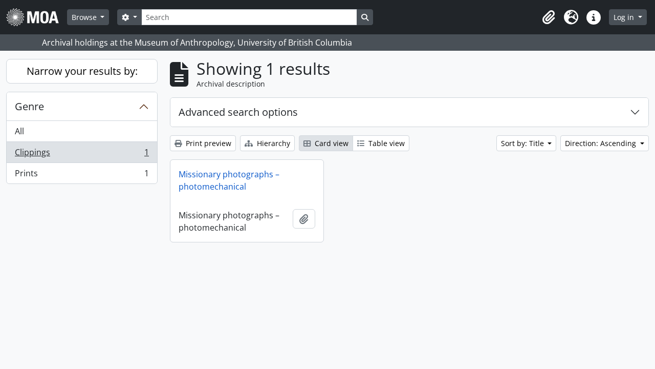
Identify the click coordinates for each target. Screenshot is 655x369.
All (19, 131)
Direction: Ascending (601, 143)
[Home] (36, 17)
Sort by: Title (523, 143)
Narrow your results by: (82, 71)
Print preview (207, 143)
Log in (625, 17)
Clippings (81, 155)
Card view (330, 143)
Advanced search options (238, 112)
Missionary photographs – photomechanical (229, 180)
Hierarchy (272, 143)
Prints (81, 175)
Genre (29, 106)
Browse (85, 17)
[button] (548, 17)
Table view (385, 143)
